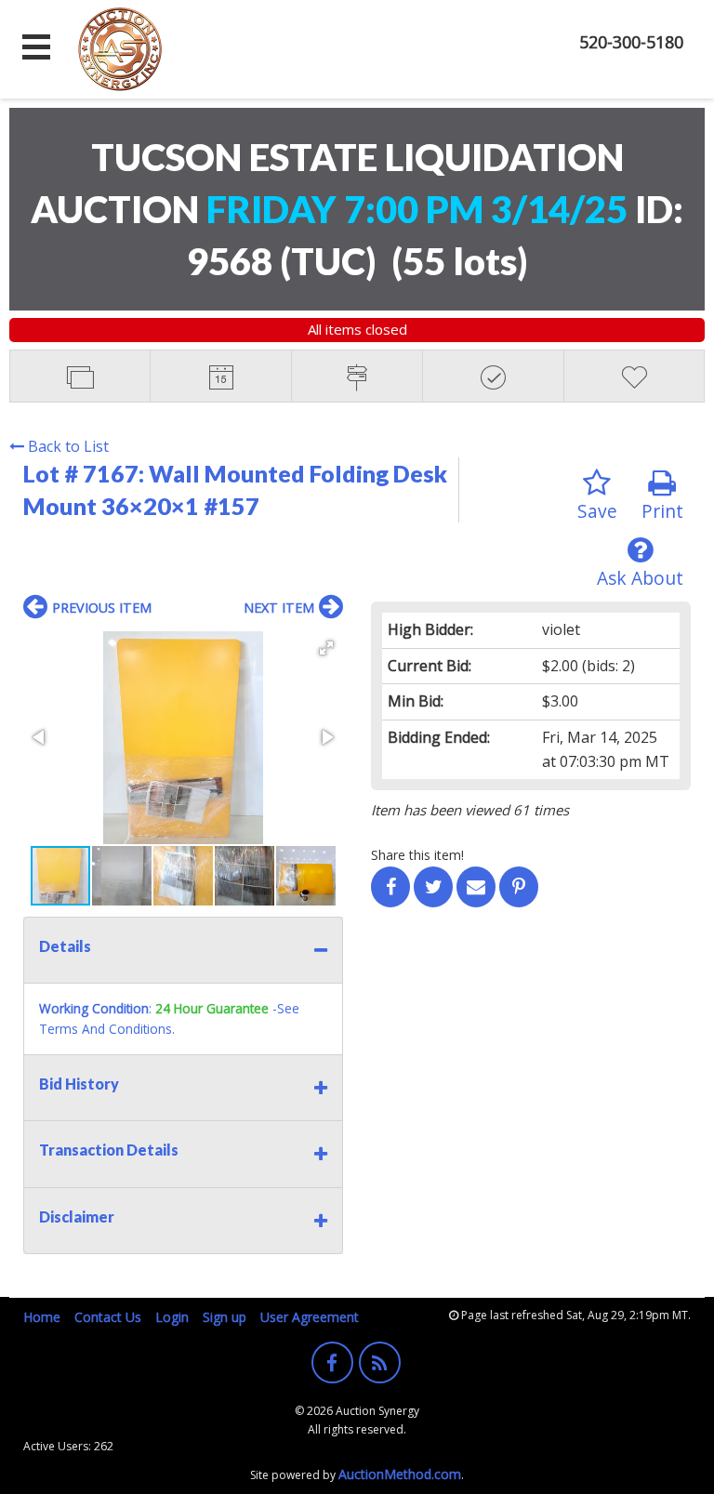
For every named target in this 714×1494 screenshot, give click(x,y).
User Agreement (309, 1317)
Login (172, 1317)
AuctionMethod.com (399, 1474)
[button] (326, 648)
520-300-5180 (631, 42)
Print (662, 510)
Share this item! (417, 855)
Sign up (224, 1317)
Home (41, 1317)
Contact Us (107, 1317)
